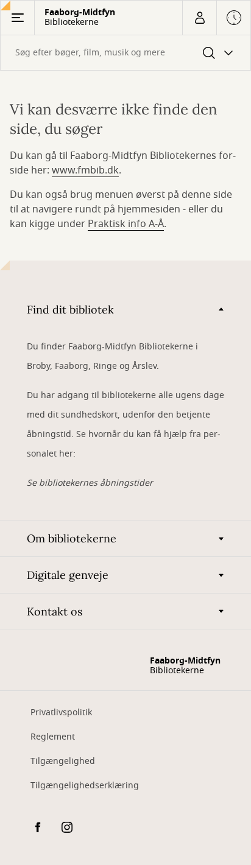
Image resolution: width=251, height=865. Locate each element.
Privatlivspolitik (61, 712)
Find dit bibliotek (70, 310)
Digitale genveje (67, 575)
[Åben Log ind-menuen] (199, 18)
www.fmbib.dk (85, 170)
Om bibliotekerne (71, 538)
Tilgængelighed (62, 761)
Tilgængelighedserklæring (84, 785)
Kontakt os (54, 611)
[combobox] (125, 52)
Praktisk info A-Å (126, 224)
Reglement (52, 736)
